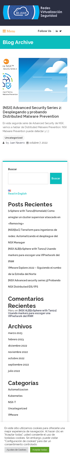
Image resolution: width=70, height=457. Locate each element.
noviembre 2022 (18, 352)
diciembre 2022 (17, 345)
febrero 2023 (16, 339)
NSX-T (12, 402)
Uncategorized (13, 137)
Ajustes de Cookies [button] (16, 449)
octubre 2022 (16, 358)
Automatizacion (18, 389)
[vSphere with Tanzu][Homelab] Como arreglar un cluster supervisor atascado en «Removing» (34, 217)
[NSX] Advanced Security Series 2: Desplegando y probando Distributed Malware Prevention (32, 112)
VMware (13, 414)
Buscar (12, 169)
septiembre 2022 (18, 364)
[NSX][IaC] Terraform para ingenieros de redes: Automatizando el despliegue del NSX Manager (33, 236)
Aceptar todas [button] (39, 449)
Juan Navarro (17, 142)
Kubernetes (15, 395)
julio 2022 (14, 370)
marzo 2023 (15, 333)
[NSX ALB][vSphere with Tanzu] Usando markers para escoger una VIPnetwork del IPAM (34, 255)
